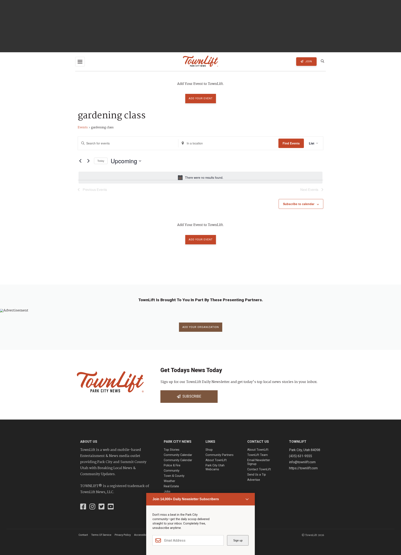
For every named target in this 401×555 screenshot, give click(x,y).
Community (171, 470)
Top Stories (171, 450)
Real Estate (171, 486)
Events (83, 128)
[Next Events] (88, 160)
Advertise (253, 480)
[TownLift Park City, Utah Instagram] (92, 507)
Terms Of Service (101, 534)
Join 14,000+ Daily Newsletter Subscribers (185, 499)
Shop (209, 450)
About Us (88, 442)
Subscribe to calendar (298, 204)
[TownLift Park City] (200, 61)
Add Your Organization (200, 327)
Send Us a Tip (256, 474)
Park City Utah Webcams (215, 467)
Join (308, 61)
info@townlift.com (302, 462)
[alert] (200, 177)
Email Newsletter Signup (258, 462)
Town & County (174, 476)
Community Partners (219, 455)
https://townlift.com (303, 468)
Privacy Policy (123, 534)
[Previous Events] (80, 160)
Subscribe (191, 396)
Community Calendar (178, 455)
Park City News (177, 442)
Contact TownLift (259, 469)
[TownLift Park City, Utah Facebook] (83, 507)
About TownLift (216, 460)
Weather (169, 481)
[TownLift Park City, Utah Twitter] (101, 507)
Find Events (291, 143)
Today (100, 160)
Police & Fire (172, 465)
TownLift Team (257, 455)
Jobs (167, 491)
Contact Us (258, 442)
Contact (83, 534)
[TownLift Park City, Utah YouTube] (111, 507)
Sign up (237, 540)
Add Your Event (201, 98)
